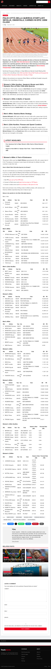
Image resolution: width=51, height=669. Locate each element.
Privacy (45, 666)
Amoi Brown (19, 517)
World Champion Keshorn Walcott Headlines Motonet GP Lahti (35, 559)
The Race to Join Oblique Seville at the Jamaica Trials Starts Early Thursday (14, 559)
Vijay (5, 24)
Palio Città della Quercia (23, 62)
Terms (49, 666)
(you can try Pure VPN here (16, 180)
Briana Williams (42, 105)
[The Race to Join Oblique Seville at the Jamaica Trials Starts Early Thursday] (14, 555)
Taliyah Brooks (31, 519)
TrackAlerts (6, 666)
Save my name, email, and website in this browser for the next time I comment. (23, 625)
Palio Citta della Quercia (19, 519)
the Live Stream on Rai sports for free (28, 184)
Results (19, 5)
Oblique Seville (7, 519)
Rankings (23, 660)
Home (4, 13)
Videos (25, 5)
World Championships (25, 652)
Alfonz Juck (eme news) (39, 561)
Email (41, 523)
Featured (11, 5)
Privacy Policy (39, 658)
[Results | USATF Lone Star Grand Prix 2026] (25, 570)
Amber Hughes (10, 517)
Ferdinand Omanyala (39, 517)
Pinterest (35, 523)
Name (6, 604)
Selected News (7, 571)
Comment (6, 588)
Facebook (10, 523)
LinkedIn (28, 523)
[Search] (49, 2)
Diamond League (24, 654)
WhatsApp (21, 523)
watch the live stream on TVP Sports (28, 182)
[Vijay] (7, 531)
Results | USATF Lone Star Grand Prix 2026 (14, 573)
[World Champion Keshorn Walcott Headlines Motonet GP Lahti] (37, 555)
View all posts (15, 541)
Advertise (38, 656)
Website (6, 617)
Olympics (23, 656)
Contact (38, 654)
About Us (40, 5)
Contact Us (32, 5)
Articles (4, 5)
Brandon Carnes (28, 517)
